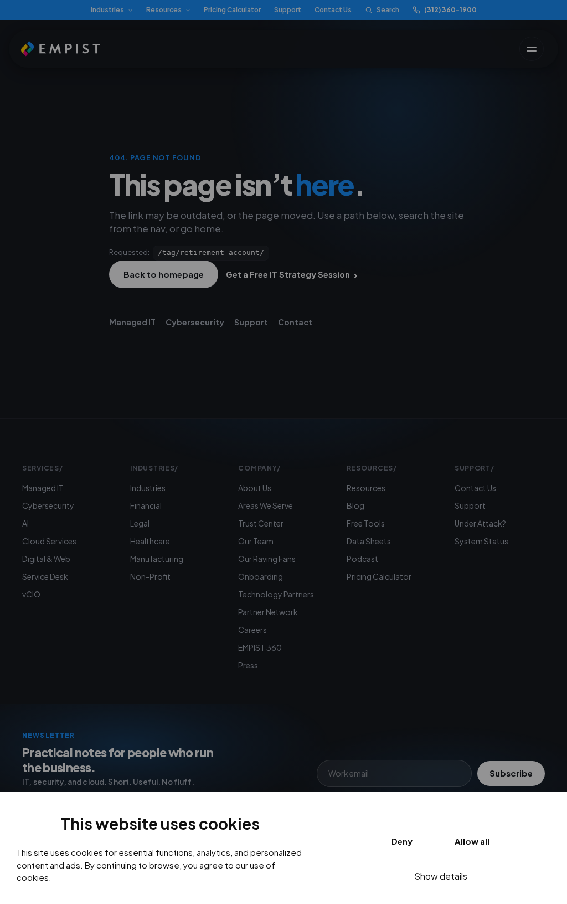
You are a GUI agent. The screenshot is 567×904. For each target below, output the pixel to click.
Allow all (472, 841)
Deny (402, 841)
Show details (440, 876)
